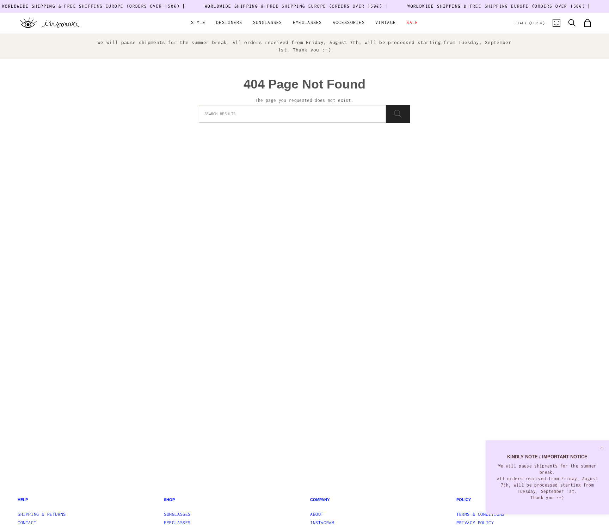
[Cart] (587, 23)
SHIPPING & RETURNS (42, 514)
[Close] (602, 447)
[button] (198, 23)
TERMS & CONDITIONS (480, 514)
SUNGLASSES (177, 514)
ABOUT (317, 514)
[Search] (398, 114)
